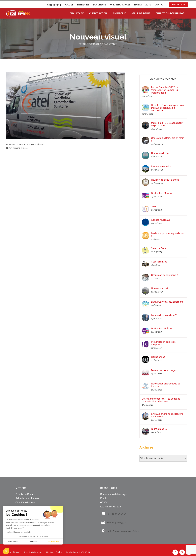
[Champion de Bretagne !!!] (145, 275)
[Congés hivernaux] (145, 220)
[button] (6, 551)
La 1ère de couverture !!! (164, 315)
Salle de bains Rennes (27, 498)
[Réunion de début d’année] (145, 180)
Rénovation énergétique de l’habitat (165, 385)
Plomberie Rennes (25, 494)
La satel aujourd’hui (161, 166)
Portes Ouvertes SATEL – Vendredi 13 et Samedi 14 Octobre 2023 (164, 90)
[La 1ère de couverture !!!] (145, 315)
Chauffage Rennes (25, 502)
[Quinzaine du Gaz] (145, 153)
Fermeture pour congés (163, 370)
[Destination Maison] (145, 193)
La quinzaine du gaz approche (167, 301)
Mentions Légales (54, 552)
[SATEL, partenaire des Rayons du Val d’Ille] (145, 414)
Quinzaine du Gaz (160, 153)
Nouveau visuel (159, 288)
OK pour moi (53, 541)
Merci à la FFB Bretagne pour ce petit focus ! (167, 124)
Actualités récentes (163, 79)
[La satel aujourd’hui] (145, 166)
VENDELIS (85, 552)
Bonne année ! (158, 357)
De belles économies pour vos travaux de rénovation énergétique (167, 108)
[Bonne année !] (145, 357)
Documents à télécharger (114, 494)
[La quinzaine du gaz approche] (145, 302)
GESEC (104, 502)
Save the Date (158, 248)
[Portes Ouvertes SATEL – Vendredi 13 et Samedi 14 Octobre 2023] (145, 87)
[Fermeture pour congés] (145, 370)
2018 (153, 206)
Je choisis (33, 541)
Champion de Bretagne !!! (164, 275)
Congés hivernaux (160, 220)
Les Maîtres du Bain (110, 506)
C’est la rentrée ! (159, 261)
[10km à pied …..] (145, 429)
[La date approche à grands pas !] (145, 233)
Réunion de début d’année (165, 179)
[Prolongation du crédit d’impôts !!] (145, 342)
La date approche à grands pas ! (167, 234)
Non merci (13, 541)
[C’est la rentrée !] (145, 262)
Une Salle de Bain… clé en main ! (167, 139)
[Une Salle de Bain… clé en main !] (145, 138)
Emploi (104, 498)
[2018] (145, 206)
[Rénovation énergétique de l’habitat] (145, 384)
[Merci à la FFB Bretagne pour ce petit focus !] (145, 123)
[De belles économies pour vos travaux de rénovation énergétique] (145, 105)
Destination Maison (161, 193)
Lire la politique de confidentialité (19, 532)
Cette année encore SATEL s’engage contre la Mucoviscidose (161, 400)
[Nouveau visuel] (145, 288)
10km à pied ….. (159, 429)
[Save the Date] (145, 248)
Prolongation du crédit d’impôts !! (163, 343)
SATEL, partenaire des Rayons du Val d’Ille (167, 415)
